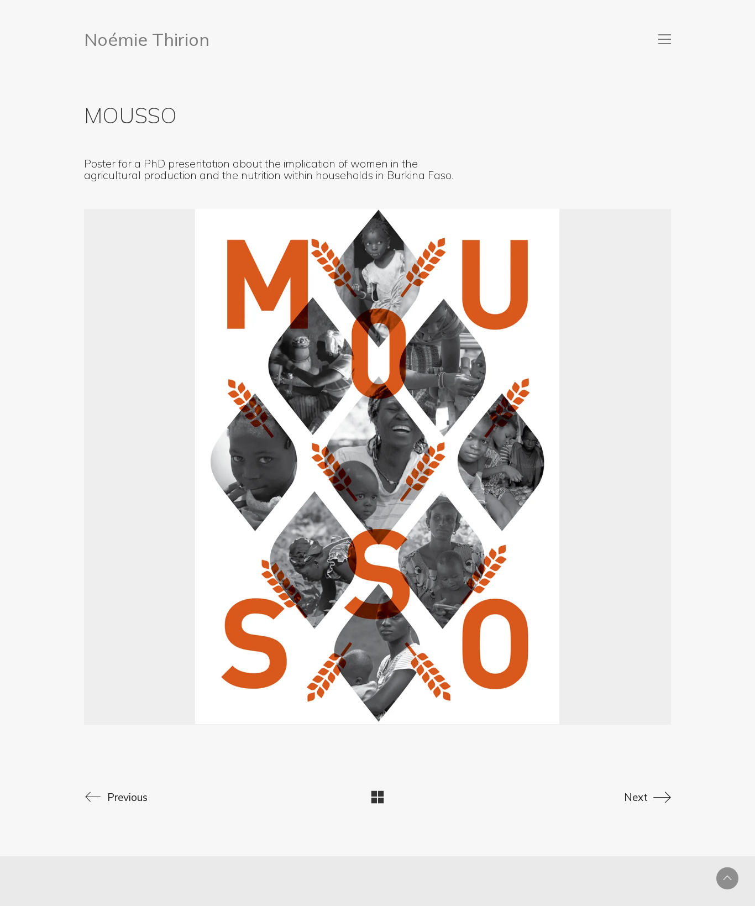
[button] (664, 39)
